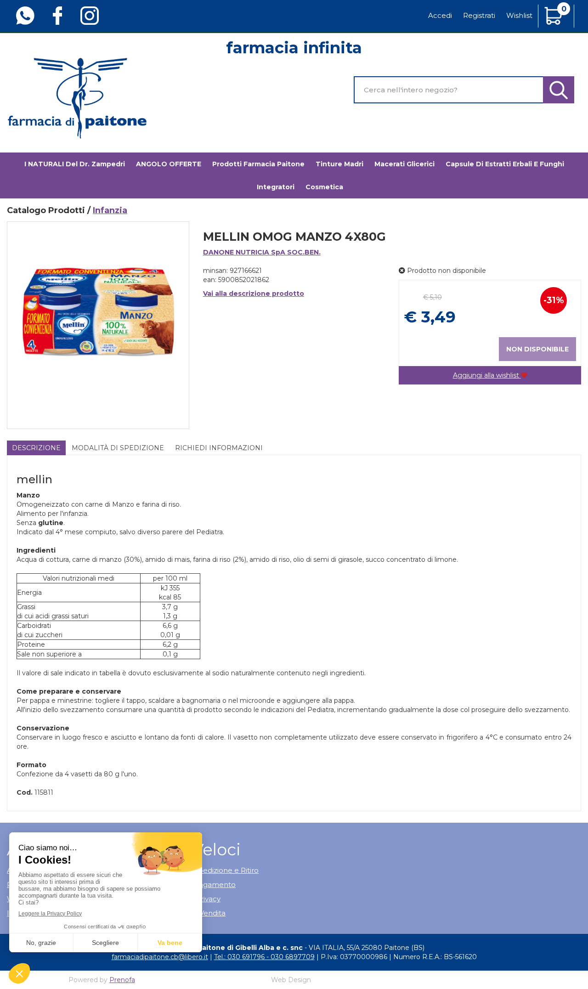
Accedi (440, 15)
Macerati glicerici (404, 164)
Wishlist (519, 15)
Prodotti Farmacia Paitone (258, 164)
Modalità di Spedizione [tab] (118, 448)
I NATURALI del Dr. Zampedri (74, 164)
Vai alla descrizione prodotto (253, 293)
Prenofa (122, 980)
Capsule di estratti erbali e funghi (505, 164)
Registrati (479, 15)
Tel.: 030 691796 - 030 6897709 (264, 957)
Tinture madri (339, 164)
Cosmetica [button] (324, 187)
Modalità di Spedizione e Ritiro (206, 870)
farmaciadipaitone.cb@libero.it (160, 957)
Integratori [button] (275, 187)
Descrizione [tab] (36, 448)
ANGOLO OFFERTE (168, 164)
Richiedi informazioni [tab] (219, 448)
